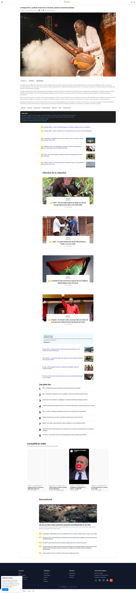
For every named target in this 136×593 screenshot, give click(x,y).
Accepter (5, 589)
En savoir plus (9, 586)
